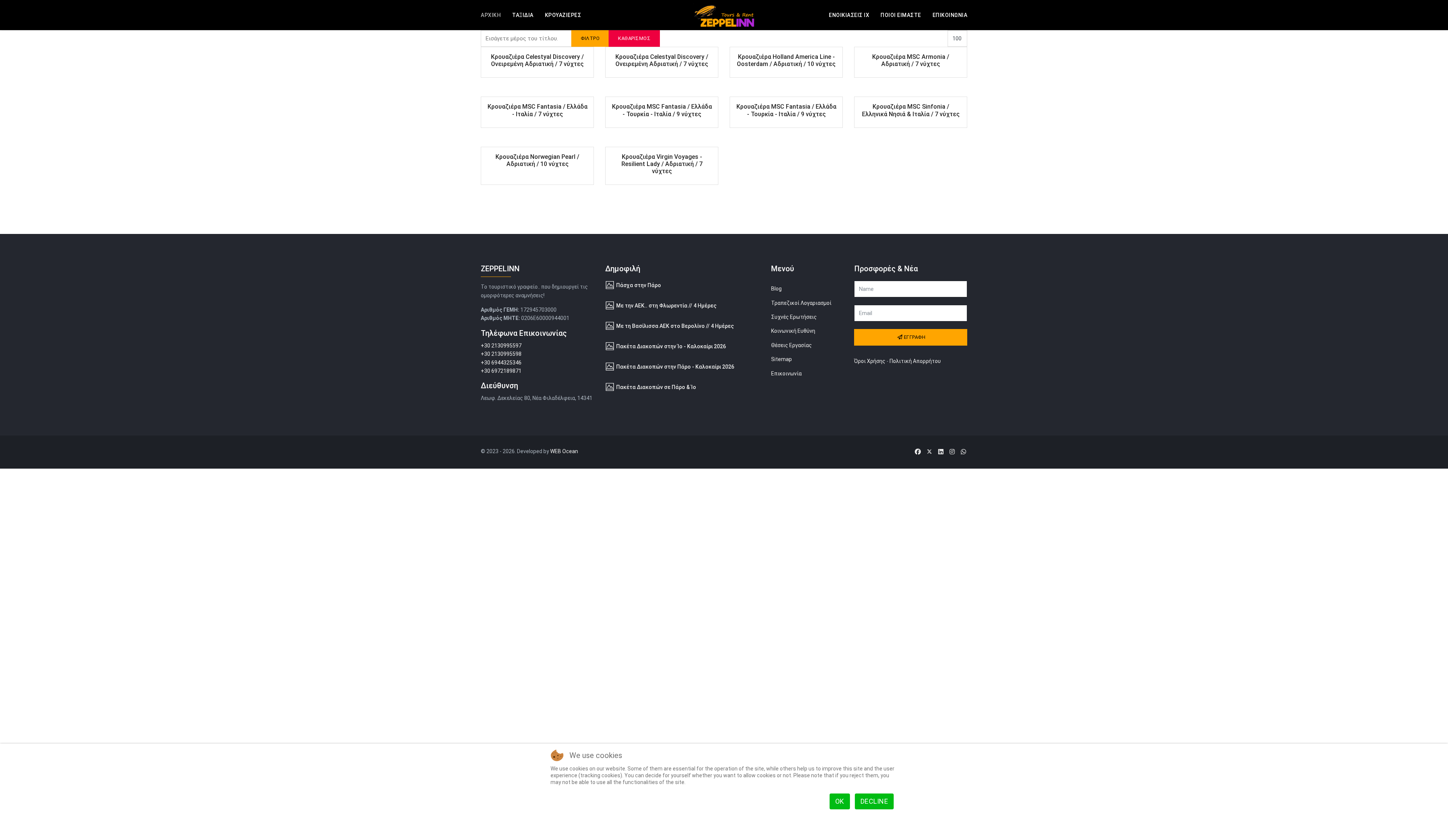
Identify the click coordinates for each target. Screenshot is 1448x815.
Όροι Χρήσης (869, 361)
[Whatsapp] (963, 451)
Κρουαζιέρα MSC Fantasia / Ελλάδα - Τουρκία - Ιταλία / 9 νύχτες (662, 110)
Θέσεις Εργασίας (791, 345)
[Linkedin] (940, 451)
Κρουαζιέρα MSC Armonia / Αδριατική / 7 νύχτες (910, 60)
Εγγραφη (913, 337)
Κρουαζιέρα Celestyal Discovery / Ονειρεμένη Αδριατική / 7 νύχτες (537, 60)
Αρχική (491, 15)
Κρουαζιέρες (563, 15)
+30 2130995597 (501, 346)
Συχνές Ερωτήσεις (794, 317)
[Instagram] (952, 451)
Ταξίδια (523, 15)
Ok (839, 801)
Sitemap (781, 359)
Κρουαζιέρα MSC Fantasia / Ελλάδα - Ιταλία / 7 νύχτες (537, 110)
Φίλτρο (590, 38)
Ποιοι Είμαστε (900, 15)
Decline (874, 801)
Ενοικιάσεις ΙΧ (849, 15)
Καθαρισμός (634, 38)
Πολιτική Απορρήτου (915, 361)
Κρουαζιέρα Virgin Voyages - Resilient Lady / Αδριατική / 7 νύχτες (662, 164)
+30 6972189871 (501, 371)
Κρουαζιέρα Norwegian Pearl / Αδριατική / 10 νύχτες (537, 160)
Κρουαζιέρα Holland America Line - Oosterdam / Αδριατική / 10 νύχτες (786, 60)
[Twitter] (929, 451)
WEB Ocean (564, 451)
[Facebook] (918, 451)
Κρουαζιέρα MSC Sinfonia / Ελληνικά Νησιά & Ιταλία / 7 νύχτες (911, 110)
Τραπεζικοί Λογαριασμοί (801, 303)
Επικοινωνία (950, 15)
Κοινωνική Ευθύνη (793, 331)
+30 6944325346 (501, 363)
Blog (776, 289)
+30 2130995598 (501, 354)
